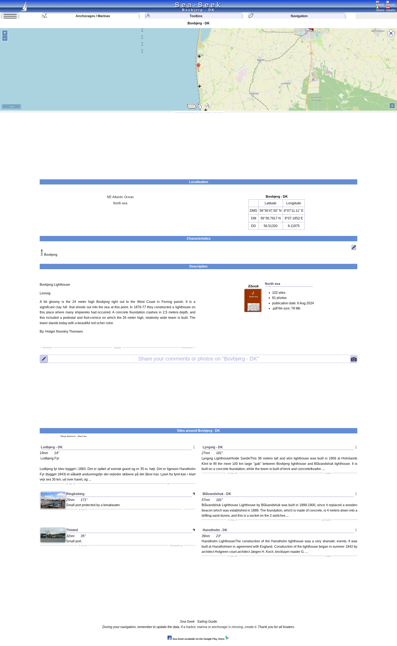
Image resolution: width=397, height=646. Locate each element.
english (380, 4)
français (390, 4)
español (390, 10)
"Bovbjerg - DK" (198, 359)
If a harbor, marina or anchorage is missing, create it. (219, 627)
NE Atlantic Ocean (120, 197)
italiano (380, 10)
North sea (120, 203)
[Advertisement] (198, 144)
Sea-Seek (198, 5)
